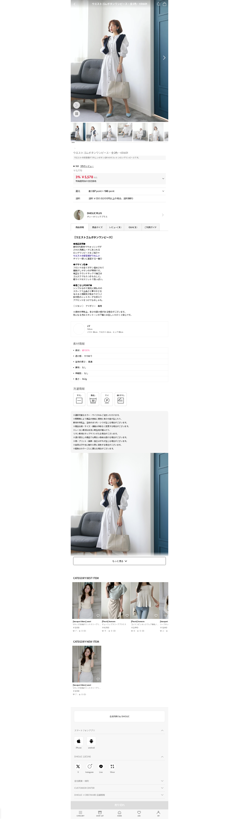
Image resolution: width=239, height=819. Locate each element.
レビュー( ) (115, 227)
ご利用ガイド (150, 227)
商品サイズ (97, 227)
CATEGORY (80, 816)
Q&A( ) (133, 227)
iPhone (79, 747)
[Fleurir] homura (108, 622)
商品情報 (80, 227)
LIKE (139, 816)
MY (158, 816)
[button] (163, 57)
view (162, 215)
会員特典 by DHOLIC (119, 716)
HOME (119, 816)
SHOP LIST (100, 816)
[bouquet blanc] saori (82, 622)
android (91, 747)
